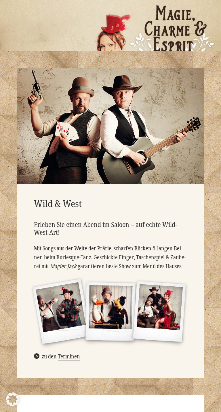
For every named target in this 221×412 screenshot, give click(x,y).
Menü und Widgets (196, 33)
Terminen (69, 356)
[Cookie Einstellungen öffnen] (13, 404)
